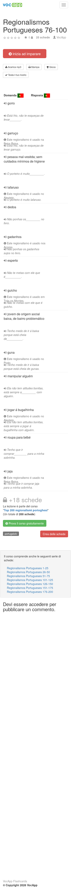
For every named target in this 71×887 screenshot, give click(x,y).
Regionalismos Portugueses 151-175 (30, 588)
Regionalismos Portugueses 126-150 (30, 584)
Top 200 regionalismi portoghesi (26, 510)
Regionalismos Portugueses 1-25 (27, 568)
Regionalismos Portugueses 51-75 (28, 576)
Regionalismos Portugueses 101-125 (30, 580)
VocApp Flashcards (15, 881)
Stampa (35, 67)
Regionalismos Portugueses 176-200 (30, 592)
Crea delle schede (54, 534)
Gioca (52, 67)
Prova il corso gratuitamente (26, 523)
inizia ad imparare (26, 53)
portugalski (11, 534)
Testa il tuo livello (16, 74)
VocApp (61, 37)
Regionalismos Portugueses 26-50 (28, 572)
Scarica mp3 (14, 67)
